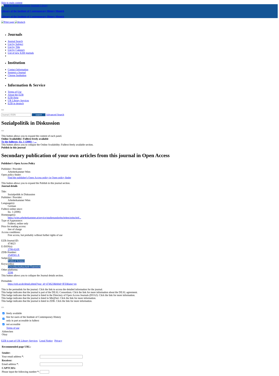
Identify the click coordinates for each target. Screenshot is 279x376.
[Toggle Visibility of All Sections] (2, 130)
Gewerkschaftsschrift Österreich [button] (24, 266)
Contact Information (18, 69)
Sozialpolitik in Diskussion (30, 123)
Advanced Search (55, 114)
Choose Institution (17, 75)
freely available (14, 313)
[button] (24, 138)
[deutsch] (20, 22)
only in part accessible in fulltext (22, 320)
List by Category (16, 50)
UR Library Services (18, 100)
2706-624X (14, 249)
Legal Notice (46, 340)
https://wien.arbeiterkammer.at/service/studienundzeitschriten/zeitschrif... (44, 217)
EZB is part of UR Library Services (19, 340)
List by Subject (15, 44)
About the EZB (16, 94)
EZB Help (13, 97)
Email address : (10, 364)
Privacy (58, 340)
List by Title (14, 47)
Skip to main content (11, 2)
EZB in (16, 103)
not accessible (13, 324)
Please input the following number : (20, 371)
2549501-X (14, 255)
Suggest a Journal (17, 72)
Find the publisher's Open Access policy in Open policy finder (39, 177)
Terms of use (12, 328)
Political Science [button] (16, 261)
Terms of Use (14, 91)
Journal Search (15, 41)
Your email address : (13, 356)
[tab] (139, 138)
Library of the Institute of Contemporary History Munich (32, 11)
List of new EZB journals (21, 53)
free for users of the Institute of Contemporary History (33, 317)
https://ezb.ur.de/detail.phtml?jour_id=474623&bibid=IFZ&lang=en (42, 283)
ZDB (10, 272)
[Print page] (8, 22)
